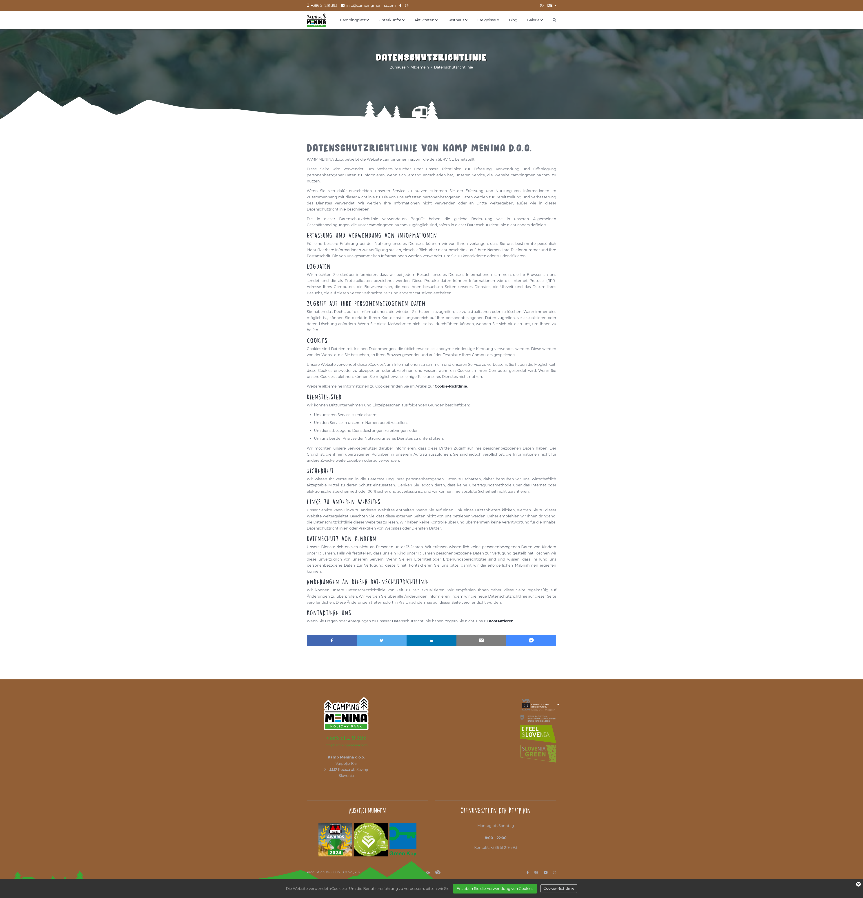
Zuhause (398, 67)
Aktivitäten (424, 20)
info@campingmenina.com (346, 745)
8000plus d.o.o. (341, 872)
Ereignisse (487, 20)
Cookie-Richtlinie (558, 888)
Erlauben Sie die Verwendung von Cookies (495, 889)
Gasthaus (456, 20)
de (550, 5)
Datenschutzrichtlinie (453, 67)
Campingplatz (353, 20)
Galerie (533, 20)
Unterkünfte (390, 20)
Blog (513, 20)
